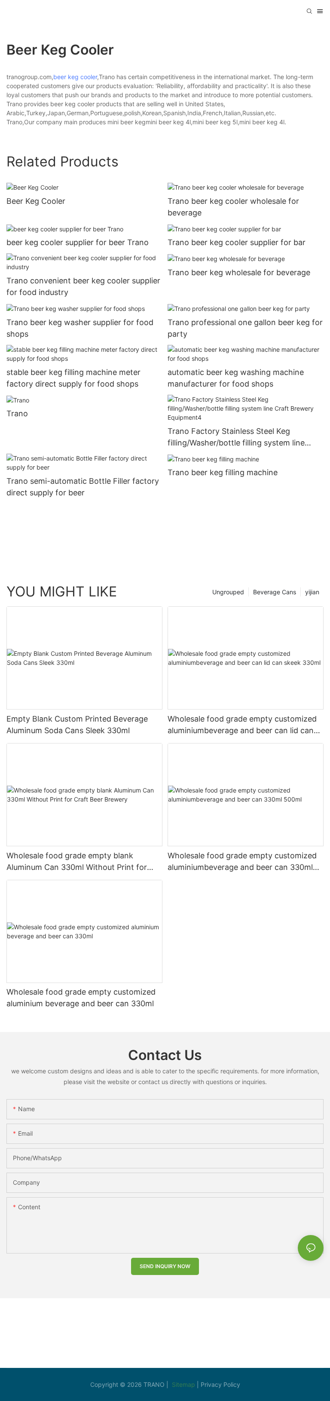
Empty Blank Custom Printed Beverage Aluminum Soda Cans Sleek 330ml (77, 724)
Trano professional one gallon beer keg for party (245, 328)
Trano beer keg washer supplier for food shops (79, 328)
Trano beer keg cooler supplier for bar (237, 242)
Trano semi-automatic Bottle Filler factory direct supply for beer (82, 486)
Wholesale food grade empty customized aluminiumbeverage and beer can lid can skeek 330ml (242, 725)
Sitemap (184, 1384)
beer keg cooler (75, 76)
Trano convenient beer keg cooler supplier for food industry (83, 286)
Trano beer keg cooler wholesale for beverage (233, 207)
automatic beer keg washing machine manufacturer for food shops (236, 378)
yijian (312, 592)
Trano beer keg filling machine (223, 472)
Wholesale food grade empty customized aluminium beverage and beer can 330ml (81, 997)
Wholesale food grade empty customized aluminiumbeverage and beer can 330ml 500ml (242, 862)
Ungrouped (228, 592)
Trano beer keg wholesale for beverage (239, 272)
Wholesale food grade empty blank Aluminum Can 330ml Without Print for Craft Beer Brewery (76, 862)
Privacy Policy (220, 1384)
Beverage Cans (274, 592)
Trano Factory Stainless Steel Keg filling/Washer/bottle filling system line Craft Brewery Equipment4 (236, 438)
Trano (17, 413)
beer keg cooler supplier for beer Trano (77, 242)
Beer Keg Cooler (35, 201)
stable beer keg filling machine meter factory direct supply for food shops (73, 378)
